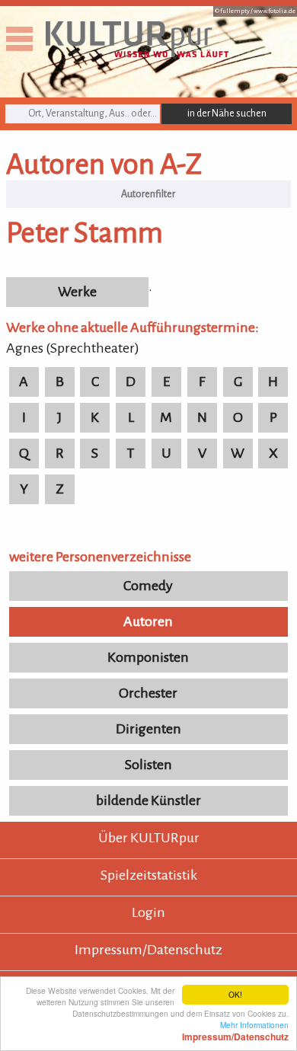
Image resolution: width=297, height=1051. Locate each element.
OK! (235, 994)
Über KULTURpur (149, 837)
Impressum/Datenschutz (148, 949)
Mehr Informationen (235, 1030)
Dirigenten (148, 728)
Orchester (148, 693)
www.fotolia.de (274, 11)
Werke (77, 291)
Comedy (148, 585)
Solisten (148, 764)
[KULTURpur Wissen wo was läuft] (137, 52)
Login (148, 912)
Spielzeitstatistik (149, 875)
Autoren (148, 621)
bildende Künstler (148, 800)
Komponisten (148, 657)
